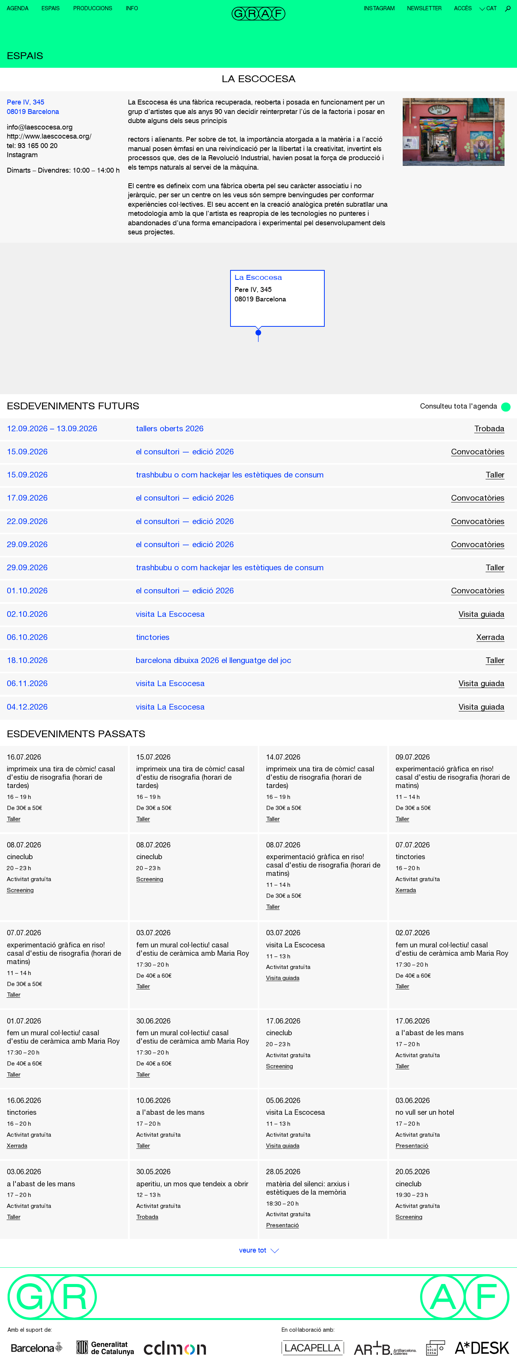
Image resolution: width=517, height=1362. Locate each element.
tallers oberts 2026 (170, 428)
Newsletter (424, 8)
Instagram (379, 8)
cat (491, 8)
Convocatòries (478, 451)
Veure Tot (252, 1250)
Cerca (507, 9)
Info (132, 8)
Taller (495, 474)
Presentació (412, 1145)
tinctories (153, 636)
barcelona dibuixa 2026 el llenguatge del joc (213, 660)
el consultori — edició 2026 (185, 451)
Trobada (489, 428)
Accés (463, 8)
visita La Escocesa (170, 613)
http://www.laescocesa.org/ (49, 136)
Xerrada (491, 636)
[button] (258, 336)
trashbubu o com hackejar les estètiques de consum (230, 474)
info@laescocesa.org (40, 127)
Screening (20, 889)
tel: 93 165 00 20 (32, 146)
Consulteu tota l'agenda (458, 406)
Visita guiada (482, 613)
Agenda (17, 8)
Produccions (92, 8)
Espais (51, 8)
